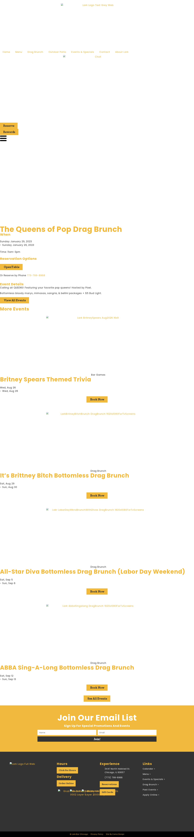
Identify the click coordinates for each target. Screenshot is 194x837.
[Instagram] (27, 783)
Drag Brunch (35, 52)
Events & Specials (82, 52)
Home (6, 52)
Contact (104, 52)
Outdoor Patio (57, 52)
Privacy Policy (97, 834)
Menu (18, 52)
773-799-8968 (36, 275)
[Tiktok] (34, 783)
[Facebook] (21, 783)
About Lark (122, 52)
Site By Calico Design (115, 834)
